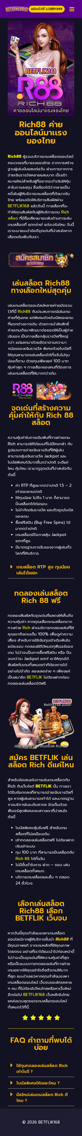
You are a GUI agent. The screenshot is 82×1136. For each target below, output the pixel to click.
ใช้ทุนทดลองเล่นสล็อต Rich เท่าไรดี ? (42, 1068)
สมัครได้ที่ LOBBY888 (46, 9)
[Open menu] (72, 9)
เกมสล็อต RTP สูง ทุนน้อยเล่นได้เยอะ (43, 569)
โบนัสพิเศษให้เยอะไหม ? (38, 1083)
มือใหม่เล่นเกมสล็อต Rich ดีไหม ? (42, 1098)
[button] (41, 569)
